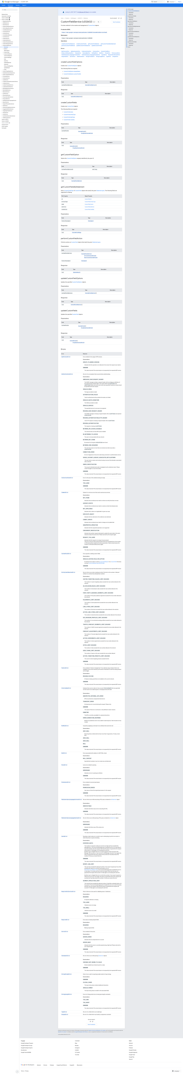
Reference (10, 5)
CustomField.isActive (89, 206)
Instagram (77, 1047)
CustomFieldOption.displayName (72, 71)
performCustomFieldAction (68, 45)
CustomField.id (88, 199)
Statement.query (101, 190)
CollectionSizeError (86, 51)
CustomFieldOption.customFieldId (72, 74)
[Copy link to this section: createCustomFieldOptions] (83, 62)
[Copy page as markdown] (98, 22)
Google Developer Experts (27, 1047)
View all (130, 1059)
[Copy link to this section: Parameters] (70, 78)
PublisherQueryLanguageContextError (70, 54)
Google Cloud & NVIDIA (26, 1052)
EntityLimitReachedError (67, 53)
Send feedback (116, 22)
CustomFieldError (105, 51)
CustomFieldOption (72, 65)
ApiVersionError (65, 51)
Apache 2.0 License (62, 1031)
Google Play (131, 1057)
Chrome (131, 1045)
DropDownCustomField (87, 133)
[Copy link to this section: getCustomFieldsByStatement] (85, 187)
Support (24, 5)
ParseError (107, 53)
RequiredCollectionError (114, 54)
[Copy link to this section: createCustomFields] (78, 103)
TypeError (108, 56)
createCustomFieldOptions (68, 44)
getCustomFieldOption (93, 44)
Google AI (72, 1065)
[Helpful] (119, 18)
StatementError (80, 56)
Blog (76, 1043)
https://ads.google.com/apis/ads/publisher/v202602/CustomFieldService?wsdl (84, 32)
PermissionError (116, 53)
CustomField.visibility (69, 119)
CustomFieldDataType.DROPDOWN (96, 563)
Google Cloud (132, 1054)
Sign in (179, 1)
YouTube (77, 1054)
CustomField (91, 25)
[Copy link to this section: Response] (68, 90)
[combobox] (158, 1)
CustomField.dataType (69, 117)
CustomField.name (68, 112)
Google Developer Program (27, 1043)
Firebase (131, 1047)
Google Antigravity (133, 1052)
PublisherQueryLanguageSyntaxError (91, 54)
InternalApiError (86, 53)
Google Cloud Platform (62, 1065)
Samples (18, 5)
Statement (91, 221)
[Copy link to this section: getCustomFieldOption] (80, 155)
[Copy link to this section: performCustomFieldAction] (83, 238)
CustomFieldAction (86, 254)
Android (131, 1043)
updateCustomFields (97, 45)
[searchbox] (10, 10)
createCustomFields (81, 44)
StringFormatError (90, 56)
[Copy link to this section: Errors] (67, 349)
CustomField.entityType (70, 114)
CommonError (96, 51)
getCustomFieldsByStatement (108, 44)
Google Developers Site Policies (81, 1031)
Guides (3, 5)
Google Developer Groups (26, 1045)
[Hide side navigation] (17, 1071)
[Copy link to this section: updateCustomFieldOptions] (84, 278)
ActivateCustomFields (90, 255)
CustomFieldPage (68, 190)
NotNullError (95, 53)
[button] (9, 19)
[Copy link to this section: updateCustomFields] (78, 311)
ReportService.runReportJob (90, 869)
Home (62, 18)
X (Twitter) (77, 1052)
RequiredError (64, 56)
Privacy (27, 1071)
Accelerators (24, 1050)
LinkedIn (77, 1050)
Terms (22, 1071)
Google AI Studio (132, 1050)
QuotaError (104, 54)
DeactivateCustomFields (90, 257)
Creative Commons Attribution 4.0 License (96, 1030)
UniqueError (115, 56)
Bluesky (76, 1045)
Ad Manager (14, 2)
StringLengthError (100, 56)
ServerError (72, 56)
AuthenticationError (75, 51)
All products (79, 1065)
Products (67, 18)
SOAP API (24, 2)
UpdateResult (76, 272)
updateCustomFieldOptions (83, 45)
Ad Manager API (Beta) (83, 12)
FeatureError (78, 53)
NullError (101, 53)
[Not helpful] (121, 18)
